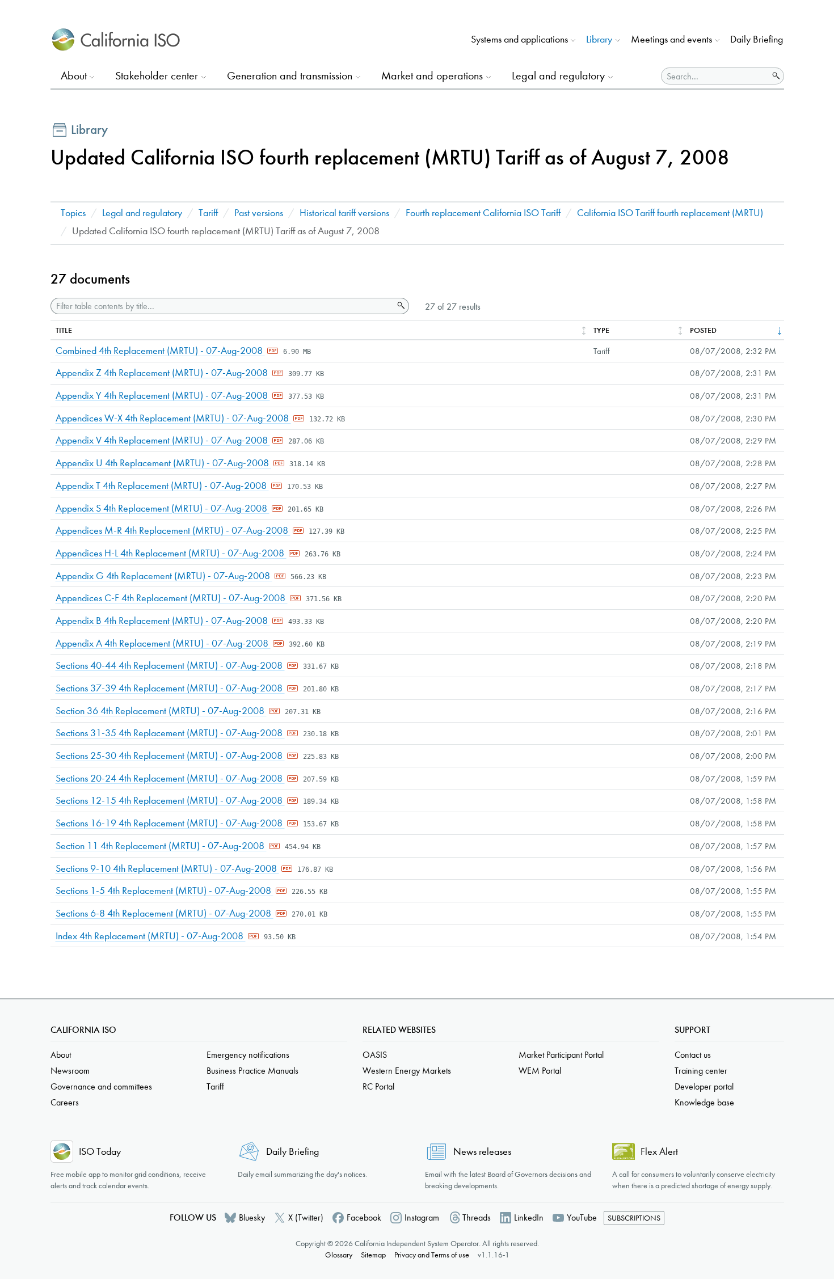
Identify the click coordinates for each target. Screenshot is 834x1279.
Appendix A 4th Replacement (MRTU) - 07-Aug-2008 (163, 643)
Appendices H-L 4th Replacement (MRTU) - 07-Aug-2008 (171, 553)
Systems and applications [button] (519, 39)
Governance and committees (101, 1086)
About (60, 1054)
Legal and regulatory (142, 213)
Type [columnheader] (601, 330)
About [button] (74, 75)
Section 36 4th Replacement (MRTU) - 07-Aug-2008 (161, 711)
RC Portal (378, 1086)
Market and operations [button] (432, 75)
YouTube (582, 1217)
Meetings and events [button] (671, 39)
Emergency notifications (248, 1054)
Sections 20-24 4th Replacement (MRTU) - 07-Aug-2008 (170, 778)
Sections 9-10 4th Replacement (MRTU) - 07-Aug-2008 (167, 869)
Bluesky (252, 1217)
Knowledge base (704, 1102)
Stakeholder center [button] (156, 75)
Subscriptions (634, 1218)
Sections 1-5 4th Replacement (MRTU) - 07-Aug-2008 (164, 891)
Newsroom (70, 1070)
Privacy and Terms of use (431, 1255)
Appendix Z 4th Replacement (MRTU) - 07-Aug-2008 (163, 373)
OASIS (375, 1054)
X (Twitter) (305, 1217)
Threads (476, 1217)
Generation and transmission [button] (289, 75)
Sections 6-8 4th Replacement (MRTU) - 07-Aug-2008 (164, 913)
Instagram (422, 1217)
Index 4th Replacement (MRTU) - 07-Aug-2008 (151, 936)
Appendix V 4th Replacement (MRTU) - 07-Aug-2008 (163, 440)
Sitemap (373, 1255)
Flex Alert (659, 1152)
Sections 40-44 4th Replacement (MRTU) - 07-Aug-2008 (170, 666)
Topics (73, 213)
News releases (482, 1152)
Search (400, 306)
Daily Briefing (756, 39)
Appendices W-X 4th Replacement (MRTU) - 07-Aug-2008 (173, 418)
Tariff (208, 213)
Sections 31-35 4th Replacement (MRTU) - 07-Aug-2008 (170, 733)
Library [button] (599, 39)
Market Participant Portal (561, 1054)
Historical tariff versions (344, 213)
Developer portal (704, 1086)
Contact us (693, 1054)
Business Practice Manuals (252, 1070)
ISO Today (100, 1152)
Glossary (338, 1255)
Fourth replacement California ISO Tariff (483, 213)
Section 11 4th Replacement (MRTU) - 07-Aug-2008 (161, 846)
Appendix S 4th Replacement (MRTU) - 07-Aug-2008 (162, 508)
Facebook (364, 1217)
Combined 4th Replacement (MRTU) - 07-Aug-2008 (160, 351)
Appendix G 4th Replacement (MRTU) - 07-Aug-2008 (164, 576)
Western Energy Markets (407, 1070)
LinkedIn (529, 1217)
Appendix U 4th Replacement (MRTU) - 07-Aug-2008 (163, 463)
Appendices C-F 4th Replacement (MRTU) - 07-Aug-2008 (172, 598)
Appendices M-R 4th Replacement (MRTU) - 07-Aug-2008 (173, 531)
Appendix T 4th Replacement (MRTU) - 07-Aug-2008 (162, 486)
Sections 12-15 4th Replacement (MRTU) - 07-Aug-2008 (170, 801)
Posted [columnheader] (703, 330)
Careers (64, 1102)
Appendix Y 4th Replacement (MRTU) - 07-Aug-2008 (163, 396)
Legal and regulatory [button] (558, 75)
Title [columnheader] (64, 330)
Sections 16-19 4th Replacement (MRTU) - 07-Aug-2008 (170, 823)
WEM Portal (540, 1070)
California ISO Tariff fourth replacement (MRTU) (670, 213)
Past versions (258, 213)
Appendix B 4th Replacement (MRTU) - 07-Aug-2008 (163, 621)
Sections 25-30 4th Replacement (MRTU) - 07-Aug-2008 (170, 756)
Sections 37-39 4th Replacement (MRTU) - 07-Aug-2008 (170, 688)
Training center (701, 1070)
